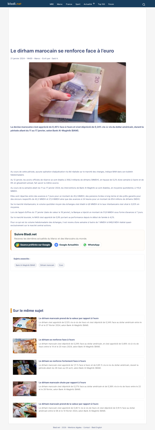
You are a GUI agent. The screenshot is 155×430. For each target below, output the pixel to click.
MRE (52, 4)
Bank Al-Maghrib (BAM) (25, 265)
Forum (111, 4)
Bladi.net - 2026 (59, 427)
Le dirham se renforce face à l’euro (57, 339)
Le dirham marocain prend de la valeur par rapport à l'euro (69, 318)
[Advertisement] (77, 28)
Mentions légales (75, 427)
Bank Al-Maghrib (87, 188)
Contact (86, 427)
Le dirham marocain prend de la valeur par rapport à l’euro (68, 404)
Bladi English (97, 427)
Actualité (88, 4)
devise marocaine (23, 127)
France (69, 4)
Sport (78, 4)
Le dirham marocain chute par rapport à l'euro (62, 382)
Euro (61, 265)
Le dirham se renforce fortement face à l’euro (62, 361)
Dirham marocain (47, 265)
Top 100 (101, 4)
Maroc (60, 4)
